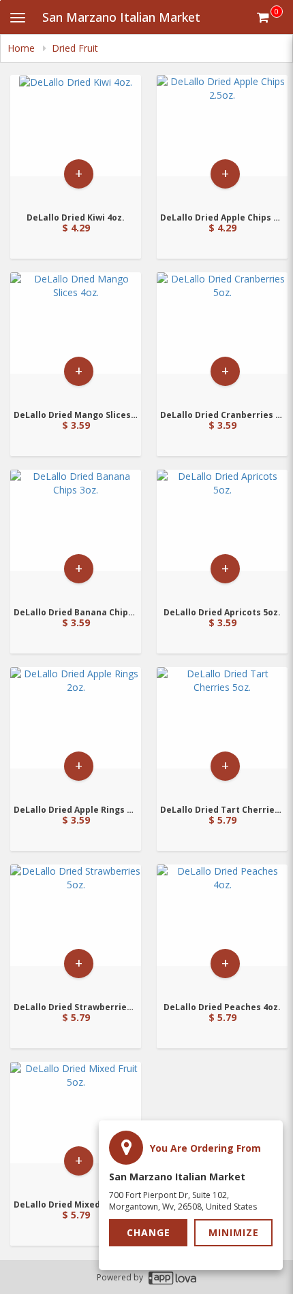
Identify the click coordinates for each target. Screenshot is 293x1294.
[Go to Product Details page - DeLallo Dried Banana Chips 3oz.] (75, 534)
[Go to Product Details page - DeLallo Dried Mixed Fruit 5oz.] (75, 1126)
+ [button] (78, 173)
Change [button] (148, 1232)
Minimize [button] (234, 1232)
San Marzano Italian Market (121, 17)
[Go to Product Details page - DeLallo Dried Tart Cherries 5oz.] (222, 731)
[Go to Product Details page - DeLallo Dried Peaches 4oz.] (222, 928)
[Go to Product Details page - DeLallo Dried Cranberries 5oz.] (222, 336)
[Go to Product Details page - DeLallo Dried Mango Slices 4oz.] (75, 336)
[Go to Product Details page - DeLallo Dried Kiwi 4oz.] (75, 139)
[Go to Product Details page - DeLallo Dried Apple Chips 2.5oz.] (222, 139)
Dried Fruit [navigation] (75, 48)
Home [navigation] (22, 48)
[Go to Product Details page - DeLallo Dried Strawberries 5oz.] (75, 928)
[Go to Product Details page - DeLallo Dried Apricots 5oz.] (222, 534)
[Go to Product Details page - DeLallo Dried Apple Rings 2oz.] (75, 731)
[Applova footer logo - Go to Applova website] (172, 1277)
